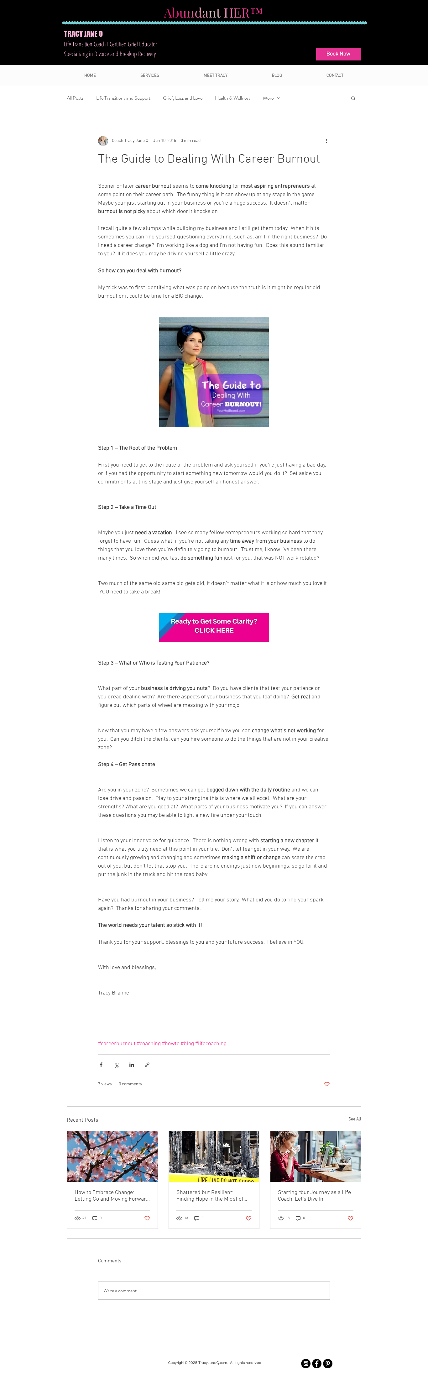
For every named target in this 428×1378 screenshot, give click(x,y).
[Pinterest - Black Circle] (327, 1363)
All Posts (75, 98)
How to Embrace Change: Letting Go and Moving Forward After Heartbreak (112, 1196)
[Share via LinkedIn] (132, 1065)
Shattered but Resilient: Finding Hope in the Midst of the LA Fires (209, 1196)
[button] (353, 98)
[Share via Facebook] (101, 1065)
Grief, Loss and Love (182, 98)
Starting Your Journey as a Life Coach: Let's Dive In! (314, 1196)
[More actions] (326, 141)
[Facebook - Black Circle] (316, 1363)
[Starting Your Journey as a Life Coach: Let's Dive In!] (315, 1156)
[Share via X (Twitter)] (116, 1065)
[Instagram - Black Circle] (306, 1363)
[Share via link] (147, 1065)
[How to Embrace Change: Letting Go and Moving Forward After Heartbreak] (112, 1156)
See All (354, 1119)
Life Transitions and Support (123, 98)
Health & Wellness (232, 98)
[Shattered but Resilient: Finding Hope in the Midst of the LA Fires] (214, 1156)
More (268, 98)
